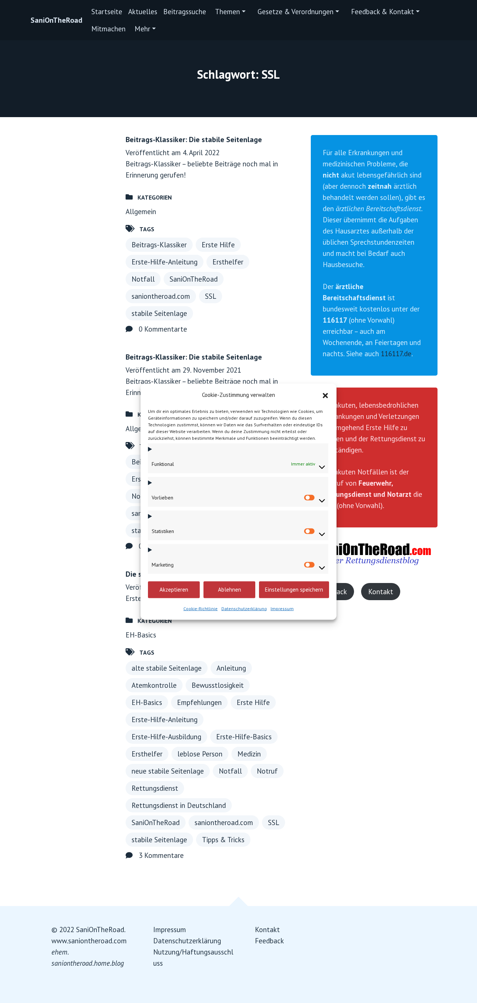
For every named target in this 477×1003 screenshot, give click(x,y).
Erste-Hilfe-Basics (244, 736)
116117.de (396, 353)
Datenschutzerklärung (244, 608)
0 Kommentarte (163, 329)
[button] (325, 394)
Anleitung (231, 668)
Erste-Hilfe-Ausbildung (166, 736)
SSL (210, 296)
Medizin (249, 753)
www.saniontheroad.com (89, 940)
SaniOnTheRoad (56, 20)
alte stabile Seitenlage (167, 668)
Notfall (143, 279)
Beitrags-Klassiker (159, 244)
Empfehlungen (199, 702)
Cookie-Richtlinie (200, 608)
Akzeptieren (173, 589)
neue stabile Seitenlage (168, 771)
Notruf (267, 771)
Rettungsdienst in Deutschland (179, 805)
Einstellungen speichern (294, 589)
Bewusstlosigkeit (218, 685)
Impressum (282, 608)
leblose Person (199, 753)
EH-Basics (141, 634)
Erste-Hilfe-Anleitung (165, 261)
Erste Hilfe (218, 244)
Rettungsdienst (155, 788)
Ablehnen (229, 589)
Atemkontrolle (154, 685)
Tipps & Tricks (223, 839)
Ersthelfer (227, 261)
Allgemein (141, 211)
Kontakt (380, 591)
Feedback (269, 940)
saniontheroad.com (161, 296)
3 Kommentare (161, 855)
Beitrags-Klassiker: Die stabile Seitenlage (194, 139)
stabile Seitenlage (159, 313)
